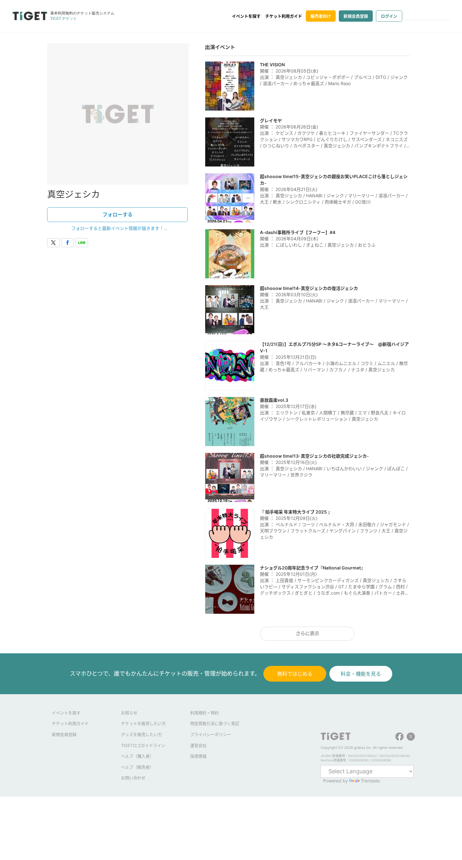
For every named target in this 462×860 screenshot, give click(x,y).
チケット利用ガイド (283, 16)
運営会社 (198, 745)
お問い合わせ (133, 777)
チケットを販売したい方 (143, 723)
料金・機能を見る (361, 674)
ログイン (389, 16)
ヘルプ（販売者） (137, 767)
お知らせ (129, 712)
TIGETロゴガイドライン (143, 745)
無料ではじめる (294, 674)
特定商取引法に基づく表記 (214, 723)
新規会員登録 (356, 16)
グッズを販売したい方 (141, 734)
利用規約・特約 (204, 712)
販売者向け (321, 16)
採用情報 (198, 756)
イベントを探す (246, 16)
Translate (370, 780)
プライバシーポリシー (210, 734)
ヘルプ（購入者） (137, 756)
